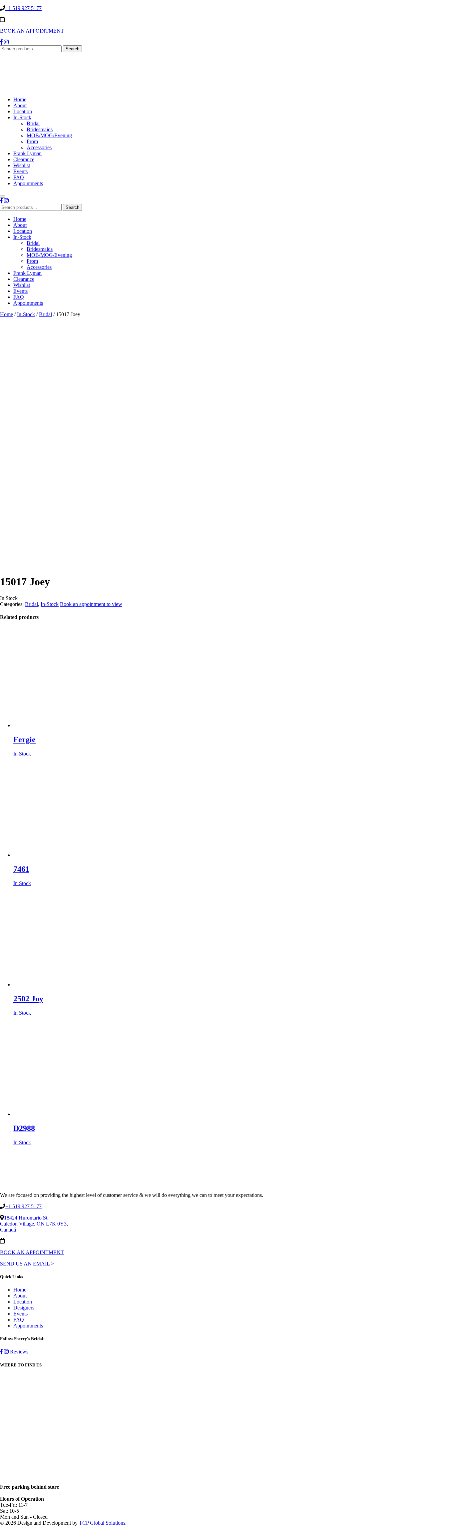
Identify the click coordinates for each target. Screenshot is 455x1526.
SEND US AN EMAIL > (27, 1264)
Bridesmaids (40, 129)
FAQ (18, 177)
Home (19, 99)
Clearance (23, 159)
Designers (23, 1307)
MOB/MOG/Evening (49, 135)
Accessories (39, 147)
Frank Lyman (27, 153)
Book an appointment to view (91, 604)
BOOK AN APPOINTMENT (32, 31)
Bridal (33, 123)
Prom (32, 141)
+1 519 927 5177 (23, 8)
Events (20, 171)
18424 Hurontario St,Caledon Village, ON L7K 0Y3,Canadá (34, 1224)
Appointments (28, 183)
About (20, 105)
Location (22, 111)
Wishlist (21, 165)
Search (72, 48)
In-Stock (22, 117)
